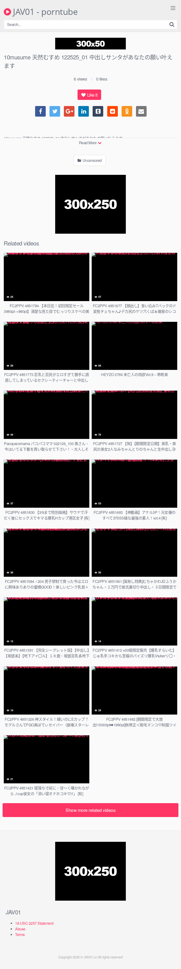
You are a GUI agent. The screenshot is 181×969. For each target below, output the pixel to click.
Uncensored (92, 160)
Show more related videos (90, 810)
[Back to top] (173, 958)
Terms (20, 934)
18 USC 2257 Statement (34, 923)
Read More (88, 142)
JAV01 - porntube (44, 12)
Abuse (20, 929)
